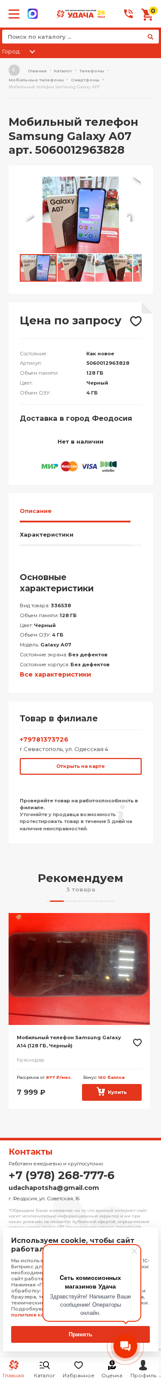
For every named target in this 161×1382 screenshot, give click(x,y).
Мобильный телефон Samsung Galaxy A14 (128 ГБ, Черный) (69, 1041)
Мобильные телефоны (36, 80)
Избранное (78, 1375)
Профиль (143, 1375)
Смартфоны (85, 80)
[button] (134, 184)
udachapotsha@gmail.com (54, 1188)
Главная (37, 70)
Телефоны (91, 70)
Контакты (30, 1151)
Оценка (111, 1375)
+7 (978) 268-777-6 (62, 1175)
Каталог (44, 1375)
